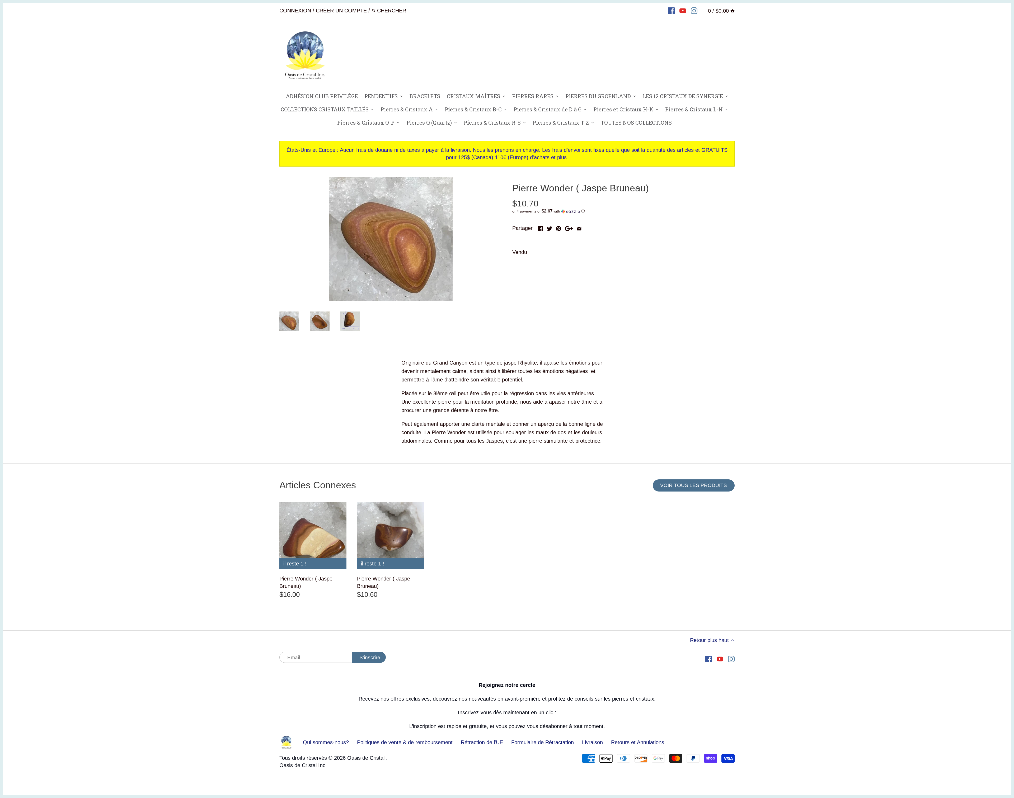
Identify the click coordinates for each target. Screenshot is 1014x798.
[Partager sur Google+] (569, 227)
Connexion (295, 10)
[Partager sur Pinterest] (558, 227)
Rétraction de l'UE (482, 742)
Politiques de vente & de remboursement (405, 742)
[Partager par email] (579, 227)
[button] (623, 211)
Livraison (593, 742)
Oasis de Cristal (366, 758)
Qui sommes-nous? (326, 742)
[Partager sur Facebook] (540, 227)
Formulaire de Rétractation (542, 742)
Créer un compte (341, 10)
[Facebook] (671, 10)
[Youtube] (682, 10)
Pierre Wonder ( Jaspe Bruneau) (305, 582)
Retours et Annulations (637, 742)
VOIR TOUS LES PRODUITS (693, 485)
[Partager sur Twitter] (549, 227)
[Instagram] (694, 10)
